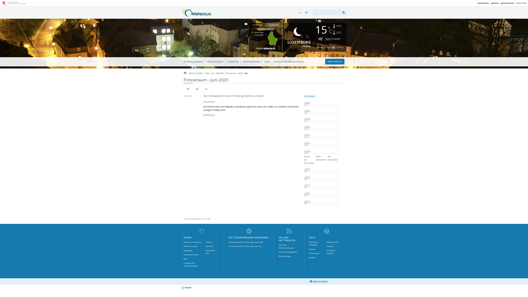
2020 (207, 73)
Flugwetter (233, 62)
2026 (307, 103)
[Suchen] (343, 12)
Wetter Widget (285, 256)
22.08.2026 (257, 25)
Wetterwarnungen (251, 62)
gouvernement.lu (507, 3)
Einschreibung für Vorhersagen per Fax (245, 246)
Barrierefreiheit (211, 252)
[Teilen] (188, 89)
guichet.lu (495, 3)
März (318, 156)
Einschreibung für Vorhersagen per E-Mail (246, 242)
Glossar (312, 249)
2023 (307, 127)
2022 (307, 135)
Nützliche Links (333, 242)
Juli (305, 159)
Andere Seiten (521, 3)
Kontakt (312, 257)
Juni (212, 73)
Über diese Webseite (313, 243)
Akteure (209, 242)
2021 (307, 143)
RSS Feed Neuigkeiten (288, 252)
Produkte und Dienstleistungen (289, 62)
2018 (307, 177)
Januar (307, 156)
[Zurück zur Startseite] (196, 15)
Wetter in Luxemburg (193, 62)
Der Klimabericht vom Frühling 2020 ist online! (233, 96)
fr (300, 13)
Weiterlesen (209, 114)
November (333, 159)
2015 (307, 201)
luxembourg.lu (483, 3)
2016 (307, 193)
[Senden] (206, 89)
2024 (307, 119)
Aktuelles (220, 73)
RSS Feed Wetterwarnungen (286, 246)
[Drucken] (197, 89)
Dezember (309, 163)
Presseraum (231, 73)
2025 (307, 111)
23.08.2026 (274, 25)
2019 (307, 169)
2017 (307, 185)
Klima (267, 62)
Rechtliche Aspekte (331, 252)
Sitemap (330, 246)
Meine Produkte (196, 73)
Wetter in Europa (215, 62)
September (321, 159)
